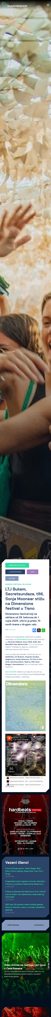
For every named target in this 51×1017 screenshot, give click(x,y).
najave (12, 578)
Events (8, 584)
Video (6, 961)
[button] (48, 5)
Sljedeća (38, 925)
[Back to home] (14, 5)
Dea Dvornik (10, 672)
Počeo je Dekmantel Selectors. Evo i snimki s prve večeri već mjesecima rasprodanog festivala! (25, 894)
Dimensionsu (22, 639)
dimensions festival (17, 565)
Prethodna (13, 925)
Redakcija (12, 629)
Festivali (17, 584)
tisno (32, 572)
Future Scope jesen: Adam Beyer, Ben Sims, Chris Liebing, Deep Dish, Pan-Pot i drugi (24, 871)
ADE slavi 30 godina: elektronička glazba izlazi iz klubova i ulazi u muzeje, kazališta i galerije (25, 907)
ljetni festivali (15, 572)
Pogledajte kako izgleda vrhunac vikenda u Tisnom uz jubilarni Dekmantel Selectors (25, 882)
